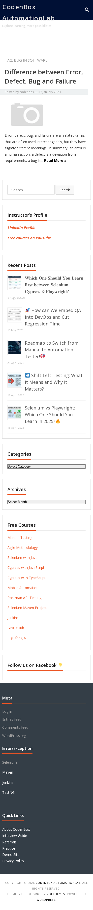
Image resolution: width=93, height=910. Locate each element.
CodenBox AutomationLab (28, 12)
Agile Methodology (22, 547)
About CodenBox (16, 829)
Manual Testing (19, 537)
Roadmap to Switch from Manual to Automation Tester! (51, 349)
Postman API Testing (24, 597)
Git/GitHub (15, 627)
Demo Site (10, 854)
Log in (7, 711)
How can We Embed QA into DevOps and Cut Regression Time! (53, 317)
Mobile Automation (22, 587)
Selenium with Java (22, 557)
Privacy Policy (13, 860)
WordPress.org (14, 735)
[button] (79, 40)
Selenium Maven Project (27, 607)
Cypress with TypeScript (26, 577)
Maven (7, 772)
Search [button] (65, 190)
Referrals (9, 842)
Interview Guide (14, 835)
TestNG (8, 792)
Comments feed (15, 727)
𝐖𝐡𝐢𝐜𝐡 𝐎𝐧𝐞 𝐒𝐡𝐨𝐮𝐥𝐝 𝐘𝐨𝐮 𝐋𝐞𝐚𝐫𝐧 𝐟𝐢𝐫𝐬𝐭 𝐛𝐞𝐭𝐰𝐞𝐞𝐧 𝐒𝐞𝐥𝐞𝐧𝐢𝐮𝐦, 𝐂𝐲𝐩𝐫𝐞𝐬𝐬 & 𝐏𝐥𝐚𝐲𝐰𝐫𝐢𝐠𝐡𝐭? (54, 284)
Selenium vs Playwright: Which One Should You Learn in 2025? (50, 414)
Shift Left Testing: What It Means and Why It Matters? (54, 382)
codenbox (27, 92)
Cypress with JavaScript (25, 567)
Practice (8, 848)
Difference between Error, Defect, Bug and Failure (44, 76)
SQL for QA (16, 637)
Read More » (55, 160)
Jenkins (13, 617)
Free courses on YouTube (29, 237)
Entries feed (11, 719)
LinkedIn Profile (21, 227)
